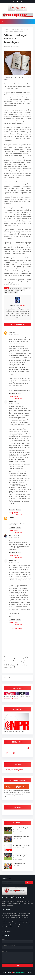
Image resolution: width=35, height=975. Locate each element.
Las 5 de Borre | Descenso (21, 837)
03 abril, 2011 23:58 (14, 520)
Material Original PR (14, 29)
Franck (11, 518)
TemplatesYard (19, 972)
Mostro (7, 46)
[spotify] (14, 748)
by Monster (27, 288)
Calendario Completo (11, 699)
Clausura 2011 (9, 290)
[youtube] (14, 753)
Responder (12, 393)
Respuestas (14, 396)
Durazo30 (12, 332)
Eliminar (18, 393)
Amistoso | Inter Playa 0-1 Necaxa (21, 829)
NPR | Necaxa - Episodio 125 (21, 845)
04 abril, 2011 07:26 (14, 538)
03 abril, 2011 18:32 (14, 403)
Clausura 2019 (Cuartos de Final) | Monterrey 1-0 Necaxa (21, 856)
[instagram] (21, 1)
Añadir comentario (16, 629)
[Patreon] (7, 748)
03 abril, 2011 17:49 (14, 335)
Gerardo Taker (14, 535)
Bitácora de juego (15, 288)
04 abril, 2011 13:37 (14, 562)
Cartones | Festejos (19, 863)
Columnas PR (20, 290)
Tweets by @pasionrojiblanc (13, 770)
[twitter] (17, 1)
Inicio (5, 29)
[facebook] (14, 1)
